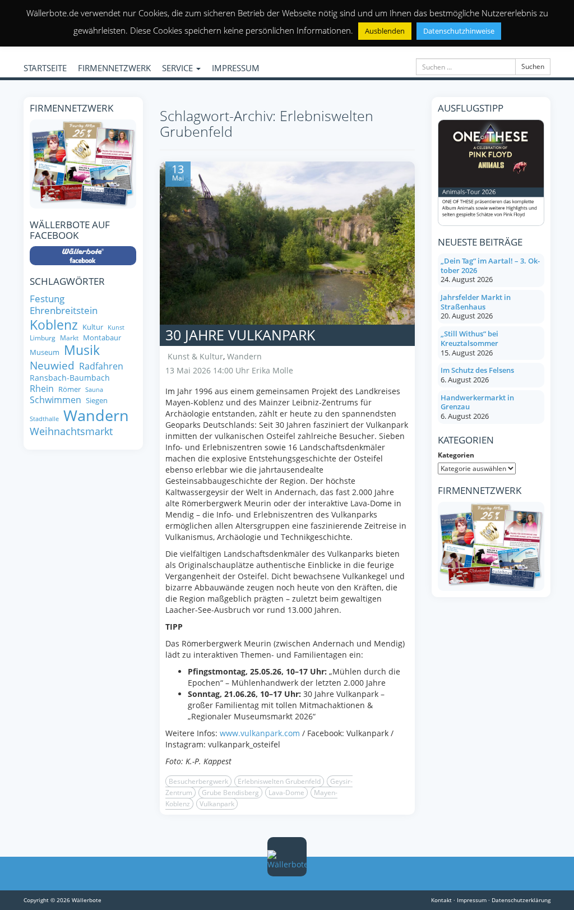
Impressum (472, 900)
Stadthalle (44, 419)
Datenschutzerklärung (521, 900)
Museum (44, 352)
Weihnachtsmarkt (71, 431)
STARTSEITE (45, 67)
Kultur (92, 327)
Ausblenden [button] (385, 31)
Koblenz (54, 325)
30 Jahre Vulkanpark (240, 334)
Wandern (244, 356)
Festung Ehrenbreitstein (64, 305)
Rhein (42, 388)
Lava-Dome (286, 792)
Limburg (42, 338)
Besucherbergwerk (198, 781)
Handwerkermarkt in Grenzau (477, 402)
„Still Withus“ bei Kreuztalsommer (469, 338)
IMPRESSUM (236, 67)
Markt (69, 338)
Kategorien (456, 455)
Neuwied (52, 366)
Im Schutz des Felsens (477, 370)
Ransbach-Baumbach (70, 378)
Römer (69, 389)
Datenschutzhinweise (458, 31)
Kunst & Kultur (195, 356)
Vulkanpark (217, 804)
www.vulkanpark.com (260, 733)
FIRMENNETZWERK (114, 67)
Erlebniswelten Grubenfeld (279, 781)
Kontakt (441, 900)
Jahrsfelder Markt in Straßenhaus (476, 302)
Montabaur (102, 338)
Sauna (94, 390)
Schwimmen (55, 399)
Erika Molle (272, 370)
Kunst (116, 327)
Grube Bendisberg (230, 792)
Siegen (97, 400)
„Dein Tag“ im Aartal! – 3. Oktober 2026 (490, 265)
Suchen (532, 66)
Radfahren (101, 366)
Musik (82, 350)
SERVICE (178, 67)
